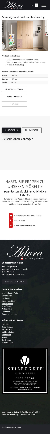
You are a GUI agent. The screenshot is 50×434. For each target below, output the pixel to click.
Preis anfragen (14, 97)
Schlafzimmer (7, 306)
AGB (36, 412)
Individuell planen (14, 89)
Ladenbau (6, 311)
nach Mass (11, 301)
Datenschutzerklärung (22, 412)
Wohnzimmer (7, 309)
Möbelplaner (11, 130)
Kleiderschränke (8, 332)
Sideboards (6, 340)
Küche (4, 301)
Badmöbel (6, 324)
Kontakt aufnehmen (14, 282)
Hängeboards (7, 329)
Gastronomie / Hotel (10, 314)
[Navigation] (44, 5)
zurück (15, 104)
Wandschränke (7, 343)
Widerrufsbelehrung (10, 415)
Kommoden (6, 335)
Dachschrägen (7, 327)
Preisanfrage (31, 130)
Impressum (6, 412)
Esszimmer (6, 298)
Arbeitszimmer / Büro (10, 293)
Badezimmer (7, 296)
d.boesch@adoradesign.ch (24, 225)
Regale (4, 337)
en (36, 5)
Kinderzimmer (7, 304)
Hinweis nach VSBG (28, 415)
